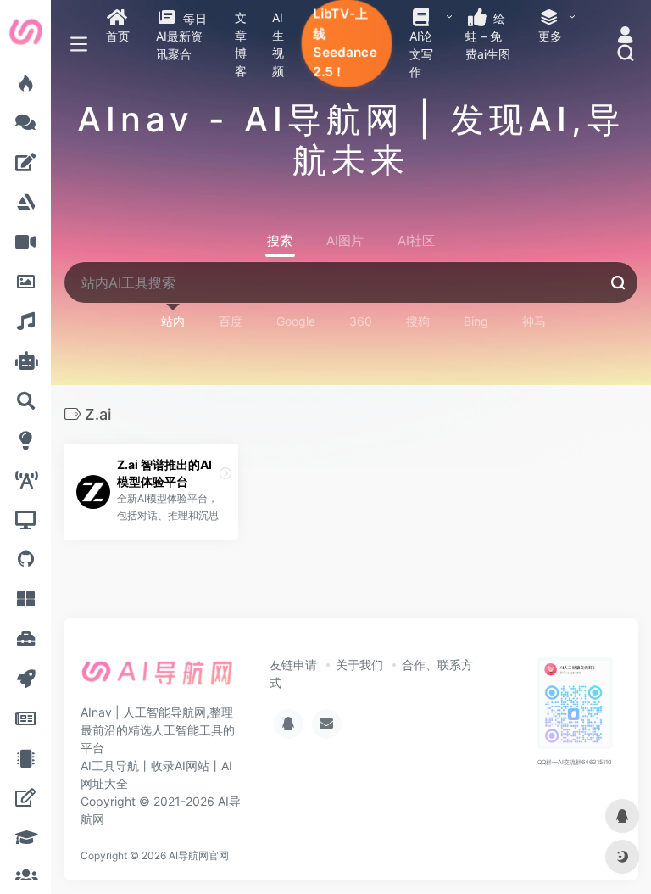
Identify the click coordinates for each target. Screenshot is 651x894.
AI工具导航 (110, 765)
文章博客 (241, 44)
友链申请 (293, 664)
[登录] (625, 36)
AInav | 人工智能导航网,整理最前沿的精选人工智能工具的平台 (158, 730)
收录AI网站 (180, 765)
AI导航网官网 (199, 855)
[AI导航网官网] (157, 678)
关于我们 (359, 664)
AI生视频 (278, 44)
